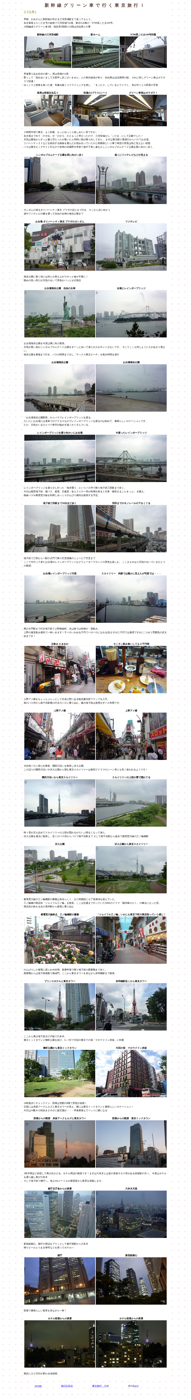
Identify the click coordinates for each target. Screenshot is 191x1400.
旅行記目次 (67, 1386)
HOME (38, 1386)
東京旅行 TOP (100, 1386)
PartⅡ (136, 1386)
